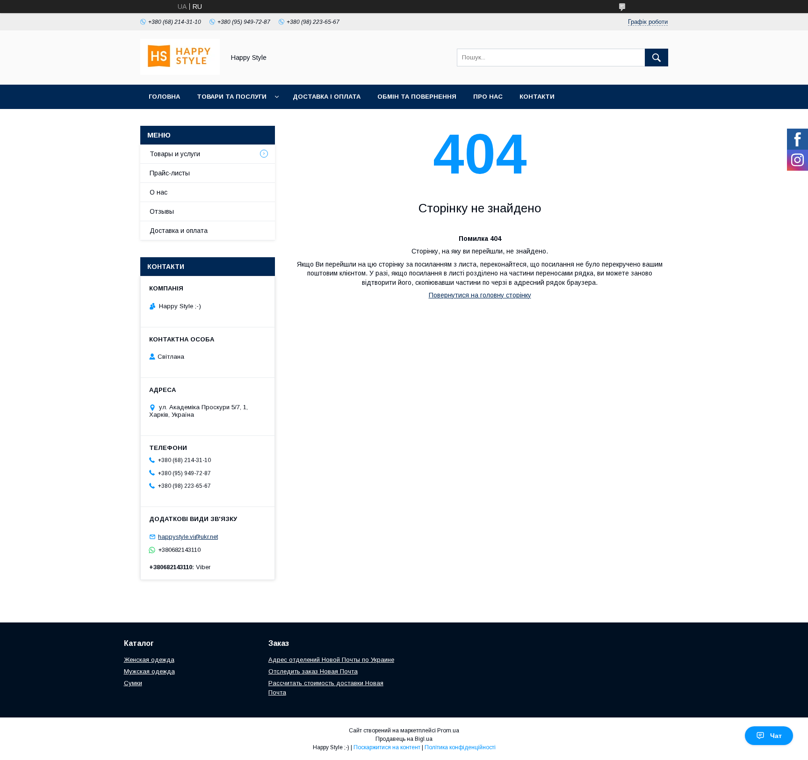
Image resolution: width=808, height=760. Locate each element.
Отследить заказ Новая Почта (313, 671)
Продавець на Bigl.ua (404, 739)
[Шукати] (656, 57)
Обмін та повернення (416, 96)
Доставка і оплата (327, 96)
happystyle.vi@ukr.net (188, 536)
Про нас (488, 96)
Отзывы (162, 211)
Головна (164, 96)
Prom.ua (448, 730)
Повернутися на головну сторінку (480, 295)
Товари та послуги (232, 96)
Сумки (133, 683)
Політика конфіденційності (460, 747)
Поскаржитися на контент (387, 747)
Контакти (537, 96)
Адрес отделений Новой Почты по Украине (331, 659)
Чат (776, 735)
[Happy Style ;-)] (180, 72)
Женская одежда (149, 659)
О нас (158, 192)
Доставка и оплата (179, 230)
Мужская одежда (149, 671)
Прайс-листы (170, 173)
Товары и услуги (175, 154)
